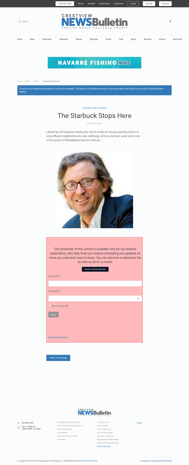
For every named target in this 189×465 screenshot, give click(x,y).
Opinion (79, 39)
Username (54, 276)
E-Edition (133, 4)
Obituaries (63, 39)
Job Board (91, 4)
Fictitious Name (104, 4)
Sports (133, 39)
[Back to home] (94, 21)
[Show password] (138, 298)
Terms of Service (89, 461)
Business (147, 39)
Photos (81, 4)
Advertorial (177, 39)
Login (139, 423)
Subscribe (149, 4)
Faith (121, 39)
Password (54, 291)
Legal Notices (119, 4)
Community (47, 39)
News (32, 39)
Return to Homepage (58, 358)
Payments (165, 4)
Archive (162, 39)
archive (99, 123)
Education (94, 39)
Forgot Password (58, 337)
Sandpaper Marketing (162, 461)
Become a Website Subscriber (95, 269)
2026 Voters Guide (64, 4)
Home (19, 39)
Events (108, 39)
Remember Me (60, 305)
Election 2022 (103, 446)
